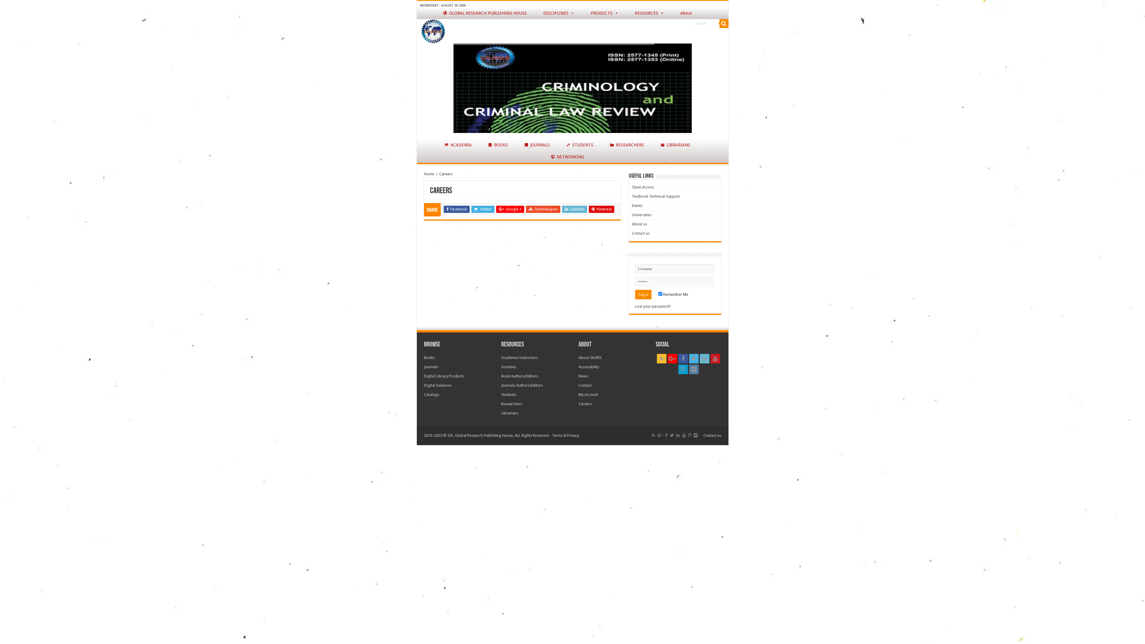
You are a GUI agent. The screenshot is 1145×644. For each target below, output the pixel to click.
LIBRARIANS (678, 145)
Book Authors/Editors (519, 376)
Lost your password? (653, 306)
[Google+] (672, 358)
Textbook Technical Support (656, 196)
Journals (431, 367)
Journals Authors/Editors (522, 385)
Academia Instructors (519, 357)
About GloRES (590, 357)
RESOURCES (646, 13)
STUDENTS (582, 145)
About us (639, 224)
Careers (585, 404)
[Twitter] (694, 358)
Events (637, 205)
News (583, 376)
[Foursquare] (683, 369)
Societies (508, 367)
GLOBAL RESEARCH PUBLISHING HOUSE (488, 13)
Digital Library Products (444, 376)
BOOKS (501, 145)
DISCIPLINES (555, 13)
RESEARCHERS (630, 145)
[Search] (724, 23)
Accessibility (588, 367)
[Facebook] (683, 358)
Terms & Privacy (565, 435)
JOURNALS (540, 145)
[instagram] (694, 369)
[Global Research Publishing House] (433, 30)
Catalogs (431, 394)
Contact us (641, 233)
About (686, 13)
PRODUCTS (601, 13)
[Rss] (661, 358)
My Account (588, 394)
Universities (642, 215)
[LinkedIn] (704, 358)
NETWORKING (570, 156)
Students (508, 394)
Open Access (643, 187)
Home (429, 174)
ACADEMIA (461, 145)
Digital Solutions (438, 385)
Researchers (511, 404)
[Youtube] (715, 358)
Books (429, 357)
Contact (585, 385)
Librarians (509, 413)
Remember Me (675, 294)
